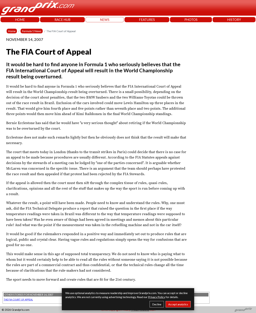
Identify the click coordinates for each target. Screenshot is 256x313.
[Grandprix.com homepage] (243, 310)
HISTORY (234, 20)
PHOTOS (190, 20)
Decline (156, 304)
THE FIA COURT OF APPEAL (18, 299)
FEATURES (147, 20)
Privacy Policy (156, 297)
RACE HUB (62, 20)
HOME (20, 20)
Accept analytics (178, 304)
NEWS (104, 20)
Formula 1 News (31, 31)
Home (11, 31)
